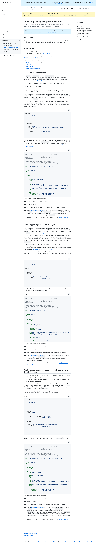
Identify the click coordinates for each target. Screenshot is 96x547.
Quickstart (4, 14)
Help (54, 541)
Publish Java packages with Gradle (10, 47)
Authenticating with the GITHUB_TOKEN (42, 249)
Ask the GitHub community (31, 533)
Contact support (29, 535)
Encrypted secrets (30, 66)
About (92, 541)
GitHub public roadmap (51, 32)
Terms (35, 541)
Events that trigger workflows (51, 99)
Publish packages (37, 7)
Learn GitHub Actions (47, 53)
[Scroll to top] (93, 544)
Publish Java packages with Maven (10, 49)
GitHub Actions (5, 10)
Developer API (77, 541)
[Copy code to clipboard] (69, 110)
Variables (28, 64)
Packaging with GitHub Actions (9, 43)
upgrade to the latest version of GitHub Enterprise (50, 15)
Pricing (70, 541)
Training (83, 541)
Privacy (39, 541)
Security (44, 541)
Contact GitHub (64, 541)
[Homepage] (58, 542)
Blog (88, 541)
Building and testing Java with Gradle (33, 57)
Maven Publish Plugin (42, 80)
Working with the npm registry (33, 62)
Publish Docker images (7, 45)
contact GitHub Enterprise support (80, 15)
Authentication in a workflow (33, 68)
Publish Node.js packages (8, 51)
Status (50, 541)
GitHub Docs (7, 2)
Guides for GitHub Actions (7, 75)
